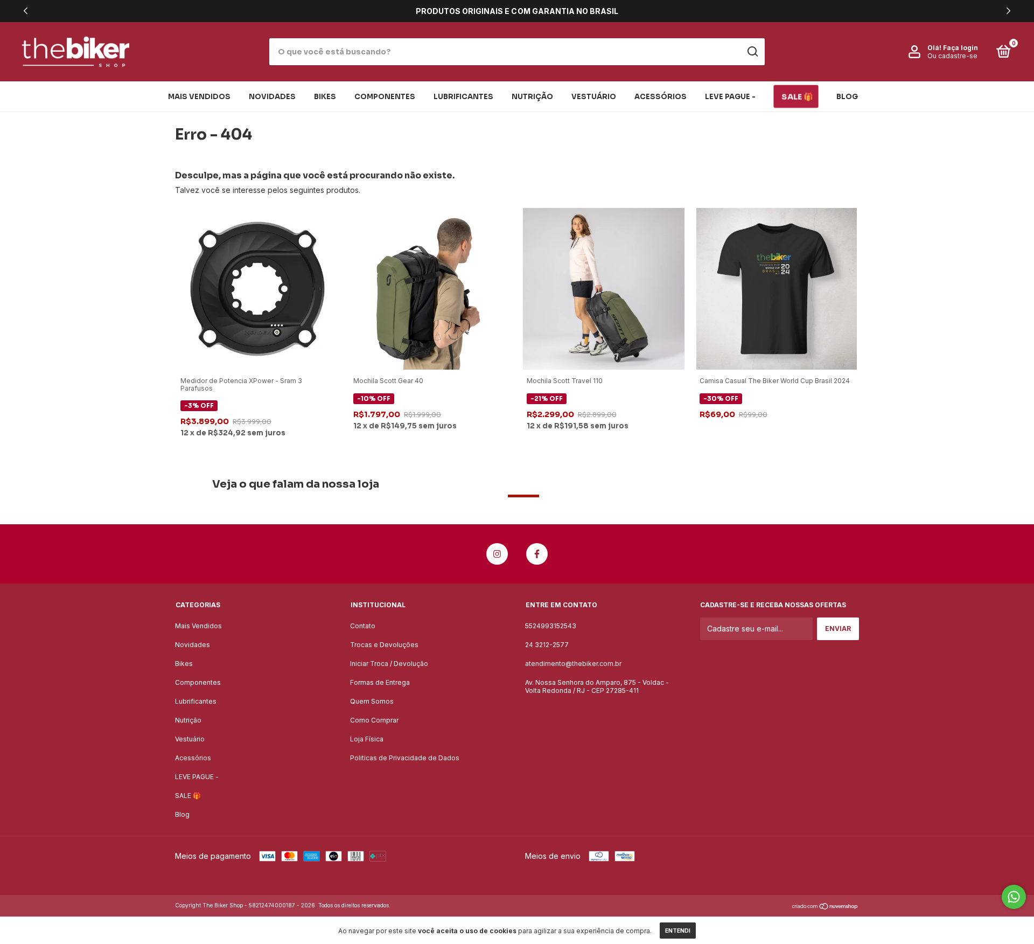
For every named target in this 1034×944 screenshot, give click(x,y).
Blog (847, 96)
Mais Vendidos (199, 96)
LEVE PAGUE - (730, 96)
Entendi (677, 930)
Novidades (272, 96)
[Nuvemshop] (825, 906)
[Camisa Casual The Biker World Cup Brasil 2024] (776, 288)
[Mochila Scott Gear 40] (430, 288)
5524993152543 (550, 626)
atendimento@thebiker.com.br (573, 664)
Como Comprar (374, 720)
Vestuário (593, 96)
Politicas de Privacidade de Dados (404, 758)
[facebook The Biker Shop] (537, 554)
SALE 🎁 (797, 96)
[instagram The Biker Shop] (497, 554)
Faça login (960, 48)
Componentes (384, 96)
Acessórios (660, 96)
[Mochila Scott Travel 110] (603, 288)
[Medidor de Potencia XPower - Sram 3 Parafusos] (257, 288)
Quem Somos (372, 701)
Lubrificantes (463, 96)
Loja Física (366, 739)
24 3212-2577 (547, 645)
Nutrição (532, 96)
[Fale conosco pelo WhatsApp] (1014, 897)
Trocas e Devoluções (384, 645)
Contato (362, 626)
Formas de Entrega (380, 682)
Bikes (325, 96)
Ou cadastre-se (952, 56)
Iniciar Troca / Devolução (389, 664)
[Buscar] (752, 51)
